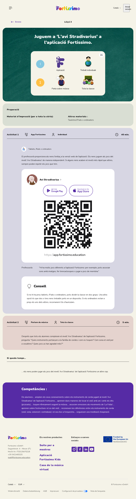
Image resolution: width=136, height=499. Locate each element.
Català (10, 484)
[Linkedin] (86, 449)
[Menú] (10, 8)
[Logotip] (68, 8)
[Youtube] (92, 449)
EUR (20, 484)
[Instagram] (74, 449)
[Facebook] (80, 449)
